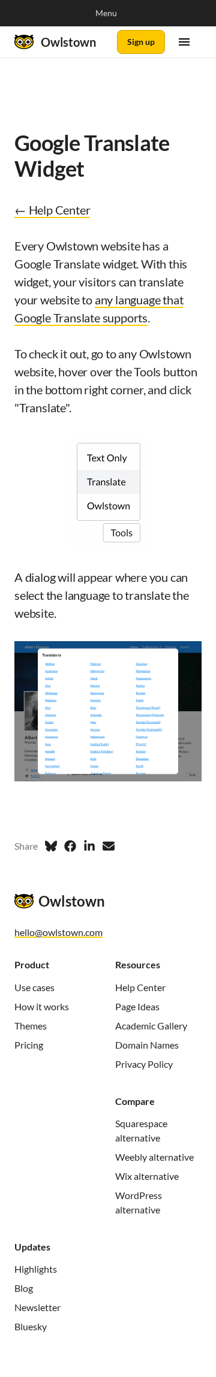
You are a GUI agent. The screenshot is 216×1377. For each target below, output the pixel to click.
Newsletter (37, 1307)
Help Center (140, 987)
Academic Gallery (151, 1025)
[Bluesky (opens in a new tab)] (51, 846)
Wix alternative (147, 1176)
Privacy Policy (144, 1064)
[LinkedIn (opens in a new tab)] (89, 846)
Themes (30, 1025)
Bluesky (30, 1326)
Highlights (35, 1269)
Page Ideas (137, 1006)
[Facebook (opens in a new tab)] (70, 846)
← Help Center (52, 210)
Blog (23, 1288)
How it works (41, 1006)
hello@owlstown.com (58, 932)
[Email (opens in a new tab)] (109, 846)
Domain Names (147, 1044)
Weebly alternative (154, 1156)
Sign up (141, 42)
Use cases (34, 987)
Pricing (28, 1044)
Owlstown (68, 42)
